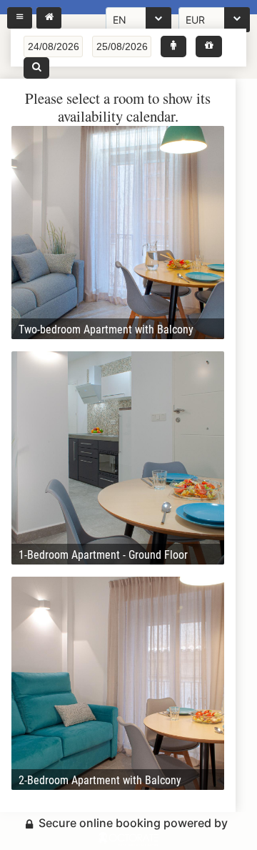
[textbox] (53, 46)
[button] (173, 46)
